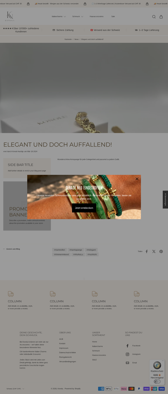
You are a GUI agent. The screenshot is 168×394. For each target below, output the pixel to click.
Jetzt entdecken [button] (84, 208)
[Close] (137, 179)
